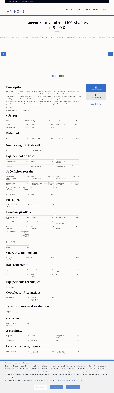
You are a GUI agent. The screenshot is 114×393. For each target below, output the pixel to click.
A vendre (69, 9)
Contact (105, 9)
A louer (77, 9)
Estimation (86, 9)
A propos (96, 9)
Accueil (60, 9)
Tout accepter (74, 387)
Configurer (41, 387)
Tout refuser (57, 387)
